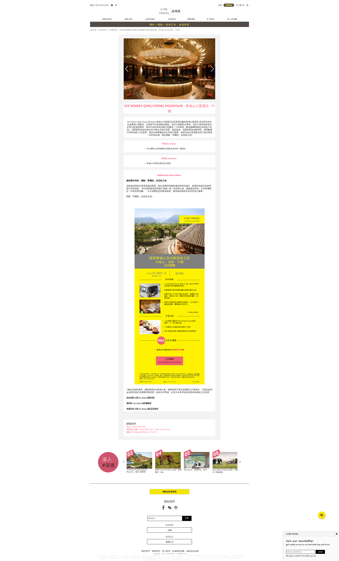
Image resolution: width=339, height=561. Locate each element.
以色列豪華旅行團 (199, 556)
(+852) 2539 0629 (146, 429)
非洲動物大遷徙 (155, 556)
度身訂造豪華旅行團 (148, 558)
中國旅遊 (113, 29)
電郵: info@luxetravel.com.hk (141, 432)
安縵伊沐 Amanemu (103, 556)
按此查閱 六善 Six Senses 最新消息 (140, 398)
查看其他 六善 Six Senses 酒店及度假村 (142, 409)
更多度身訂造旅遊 (226, 558)
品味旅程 (172, 19)
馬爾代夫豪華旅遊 (238, 556)
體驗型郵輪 (237, 558)
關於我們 (146, 551)
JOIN (320, 552)
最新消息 (128, 19)
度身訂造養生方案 (163, 558)
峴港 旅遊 (227, 556)
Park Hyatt (165, 556)
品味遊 (93, 29)
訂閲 (220, 5)
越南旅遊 (210, 556)
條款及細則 (157, 554)
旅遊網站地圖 (178, 551)
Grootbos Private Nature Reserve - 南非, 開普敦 (137, 471)
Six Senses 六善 (124, 556)
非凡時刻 (210, 19)
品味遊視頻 (150, 19)
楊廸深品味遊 (193, 551)
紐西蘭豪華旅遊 (115, 558)
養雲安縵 (114, 556)
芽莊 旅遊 (218, 556)
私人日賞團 (232, 19)
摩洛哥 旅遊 (136, 558)
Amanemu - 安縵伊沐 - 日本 (195, 470)
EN (237, 5)
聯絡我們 (156, 551)
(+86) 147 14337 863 (162, 429)
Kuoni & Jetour (213, 558)
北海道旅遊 (126, 558)
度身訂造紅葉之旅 (177, 558)
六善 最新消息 (135, 556)
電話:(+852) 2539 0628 (99, 5)
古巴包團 (188, 556)
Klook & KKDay (202, 558)
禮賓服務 (191, 19)
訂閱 (187, 518)
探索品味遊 (107, 19)
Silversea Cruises (190, 558)
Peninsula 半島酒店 (177, 556)
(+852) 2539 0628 (138, 427)
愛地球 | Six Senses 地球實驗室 (138, 403)
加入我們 (166, 551)
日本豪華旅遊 (103, 558)
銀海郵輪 (145, 556)
